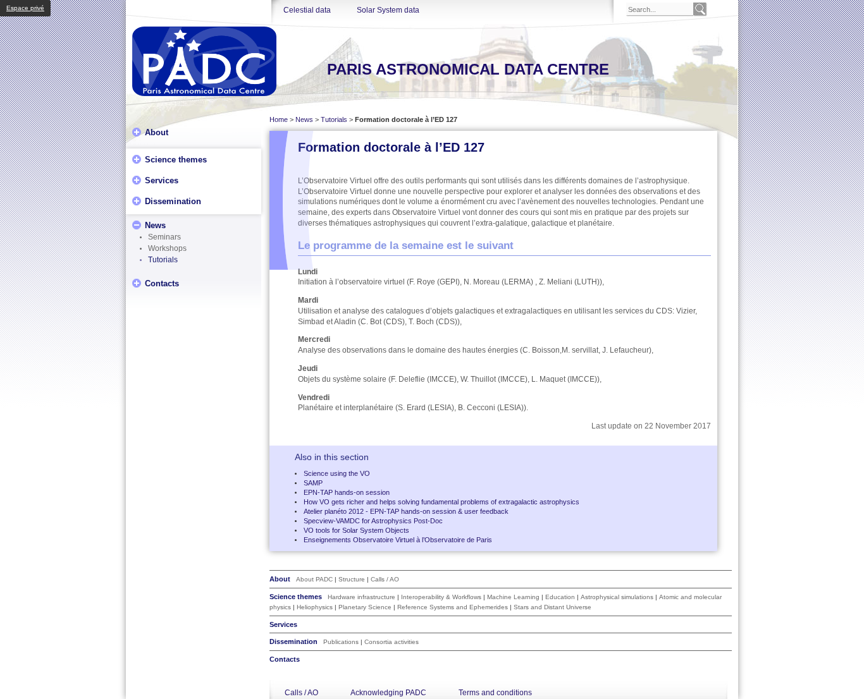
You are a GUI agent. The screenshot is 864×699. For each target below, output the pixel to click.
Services (161, 180)
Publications (341, 641)
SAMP (313, 483)
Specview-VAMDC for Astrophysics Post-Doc (373, 521)
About (156, 132)
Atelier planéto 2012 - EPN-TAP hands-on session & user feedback (406, 511)
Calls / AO (385, 579)
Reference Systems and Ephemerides (452, 607)
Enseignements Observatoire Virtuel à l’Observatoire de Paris (398, 540)
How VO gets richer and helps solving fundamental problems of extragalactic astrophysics (441, 502)
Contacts (162, 283)
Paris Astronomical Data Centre (468, 69)
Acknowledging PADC (388, 692)
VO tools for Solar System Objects (356, 530)
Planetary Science (365, 607)
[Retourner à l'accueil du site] (204, 61)
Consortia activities (391, 641)
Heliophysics (315, 607)
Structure (351, 579)
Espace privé (25, 7)
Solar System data (388, 10)
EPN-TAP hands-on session (347, 492)
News (155, 225)
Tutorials (163, 259)
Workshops (167, 248)
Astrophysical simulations (617, 596)
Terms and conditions (495, 692)
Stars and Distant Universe (552, 607)
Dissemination (173, 201)
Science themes (176, 159)
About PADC (314, 579)
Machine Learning (513, 596)
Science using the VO (337, 473)
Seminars (164, 237)
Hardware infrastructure (361, 596)
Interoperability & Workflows (441, 596)
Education (560, 596)
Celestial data (307, 10)
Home (278, 119)
